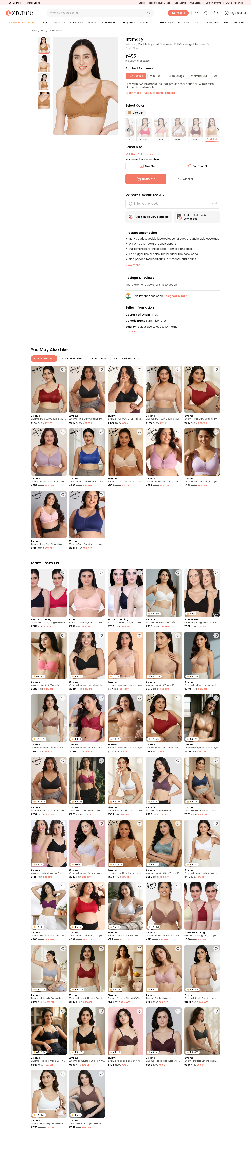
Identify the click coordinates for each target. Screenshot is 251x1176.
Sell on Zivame (213, 3)
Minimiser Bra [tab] (199, 76)
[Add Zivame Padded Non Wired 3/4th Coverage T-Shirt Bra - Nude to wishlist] (216, 635)
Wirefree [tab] (155, 76)
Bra (43, 31)
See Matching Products (160, 93)
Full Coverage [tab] (176, 76)
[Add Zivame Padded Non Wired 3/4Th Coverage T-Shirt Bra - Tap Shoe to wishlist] (101, 635)
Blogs (142, 3)
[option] (44, 45)
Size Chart (151, 166)
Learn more (133, 93)
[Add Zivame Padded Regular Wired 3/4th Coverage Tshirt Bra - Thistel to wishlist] (101, 823)
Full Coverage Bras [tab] (124, 358)
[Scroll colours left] (129, 130)
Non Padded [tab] (136, 76)
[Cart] (216, 13)
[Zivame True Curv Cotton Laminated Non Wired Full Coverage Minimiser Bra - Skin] (125, 452)
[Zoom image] (85, 86)
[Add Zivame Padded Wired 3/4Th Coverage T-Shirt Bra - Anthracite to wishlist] (139, 1074)
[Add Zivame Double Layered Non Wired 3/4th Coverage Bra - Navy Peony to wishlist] (139, 1136)
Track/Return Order (159, 3)
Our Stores (195, 3)
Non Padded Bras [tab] (72, 358)
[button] (148, 13)
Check (213, 203)
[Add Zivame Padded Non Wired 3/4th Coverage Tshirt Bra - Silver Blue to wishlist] (178, 823)
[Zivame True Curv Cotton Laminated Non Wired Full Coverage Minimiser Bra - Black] (87, 389)
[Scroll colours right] (216, 130)
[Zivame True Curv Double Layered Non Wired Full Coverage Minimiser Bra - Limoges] (87, 452)
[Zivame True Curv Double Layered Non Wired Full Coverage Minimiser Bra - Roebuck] (164, 389)
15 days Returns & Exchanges (195, 216)
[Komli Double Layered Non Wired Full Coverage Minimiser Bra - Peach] (87, 593)
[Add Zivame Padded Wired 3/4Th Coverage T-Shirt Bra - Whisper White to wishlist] (178, 573)
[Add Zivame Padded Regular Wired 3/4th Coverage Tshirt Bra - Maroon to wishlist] (101, 698)
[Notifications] (196, 13)
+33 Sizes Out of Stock (139, 154)
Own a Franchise (234, 3)
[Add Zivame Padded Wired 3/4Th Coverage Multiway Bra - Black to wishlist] (63, 1011)
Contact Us (180, 3)
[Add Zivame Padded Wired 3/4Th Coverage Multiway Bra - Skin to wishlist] (139, 948)
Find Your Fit (199, 166)
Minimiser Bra (55, 31)
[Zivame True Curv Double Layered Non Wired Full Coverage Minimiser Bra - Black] (125, 389)
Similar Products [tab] (44, 358)
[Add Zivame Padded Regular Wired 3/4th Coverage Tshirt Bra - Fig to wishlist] (178, 1011)
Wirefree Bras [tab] (98, 358)
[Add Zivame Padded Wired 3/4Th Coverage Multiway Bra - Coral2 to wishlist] (63, 635)
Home (34, 31)
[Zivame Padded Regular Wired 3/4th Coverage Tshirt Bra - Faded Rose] (164, 1094)
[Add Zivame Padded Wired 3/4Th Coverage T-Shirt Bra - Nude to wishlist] (178, 635)
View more (133, 265)
